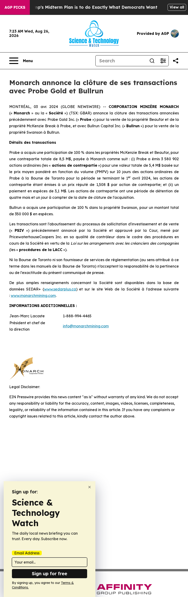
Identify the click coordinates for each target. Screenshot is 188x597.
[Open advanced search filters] (163, 60)
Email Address (26, 553)
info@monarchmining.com (86, 326)
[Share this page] (175, 60)
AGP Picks (15, 7)
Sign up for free (49, 573)
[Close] (89, 487)
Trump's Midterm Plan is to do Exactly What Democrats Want (92, 7)
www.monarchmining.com (33, 295)
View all (177, 7)
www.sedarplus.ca (60, 289)
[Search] (152, 60)
